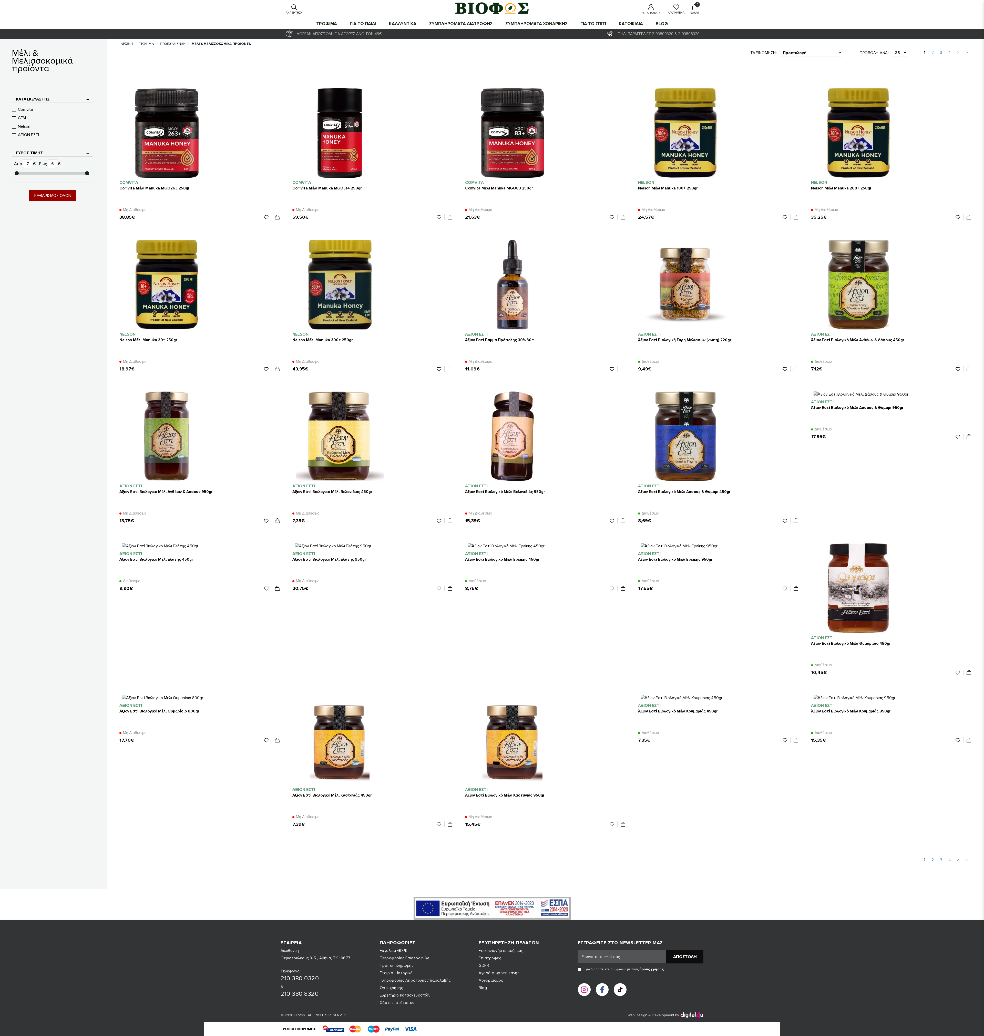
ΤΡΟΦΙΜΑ (326, 23)
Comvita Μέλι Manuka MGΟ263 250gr (154, 188)
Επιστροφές (490, 958)
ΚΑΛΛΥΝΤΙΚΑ (402, 23)
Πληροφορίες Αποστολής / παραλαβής (415, 980)
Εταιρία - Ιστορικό (396, 973)
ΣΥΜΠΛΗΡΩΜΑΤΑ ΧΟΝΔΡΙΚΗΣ (536, 23)
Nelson (24, 126)
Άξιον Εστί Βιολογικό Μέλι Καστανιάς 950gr (505, 795)
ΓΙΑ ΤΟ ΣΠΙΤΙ (593, 23)
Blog (662, 23)
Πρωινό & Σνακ (173, 44)
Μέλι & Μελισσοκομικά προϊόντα (221, 44)
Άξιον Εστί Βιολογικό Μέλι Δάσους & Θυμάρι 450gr (684, 491)
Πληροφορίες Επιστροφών (404, 958)
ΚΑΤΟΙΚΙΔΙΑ (631, 23)
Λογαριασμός (491, 980)
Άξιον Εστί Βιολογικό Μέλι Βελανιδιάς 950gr (505, 491)
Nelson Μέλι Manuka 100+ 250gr (668, 188)
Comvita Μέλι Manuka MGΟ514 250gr (327, 188)
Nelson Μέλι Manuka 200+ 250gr (841, 188)
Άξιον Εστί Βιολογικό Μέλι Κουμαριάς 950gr (851, 711)
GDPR (484, 965)
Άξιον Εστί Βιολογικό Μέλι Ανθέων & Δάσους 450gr (857, 340)
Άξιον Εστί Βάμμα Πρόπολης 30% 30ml (500, 340)
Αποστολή (685, 956)
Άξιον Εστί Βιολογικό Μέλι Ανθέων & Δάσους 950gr (166, 491)
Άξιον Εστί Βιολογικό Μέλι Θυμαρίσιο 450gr (851, 643)
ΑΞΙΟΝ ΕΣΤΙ (28, 134)
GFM (22, 117)
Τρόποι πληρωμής (397, 965)
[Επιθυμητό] (268, 217)
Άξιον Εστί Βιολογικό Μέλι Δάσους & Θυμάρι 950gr (857, 407)
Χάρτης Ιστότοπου (397, 1002)
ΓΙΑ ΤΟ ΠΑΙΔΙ (363, 23)
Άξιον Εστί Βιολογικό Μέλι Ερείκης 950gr (675, 559)
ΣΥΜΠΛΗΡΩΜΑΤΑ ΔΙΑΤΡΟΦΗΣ (461, 23)
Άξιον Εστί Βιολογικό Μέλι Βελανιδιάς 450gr (332, 491)
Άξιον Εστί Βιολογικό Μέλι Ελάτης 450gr (156, 559)
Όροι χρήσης (391, 987)
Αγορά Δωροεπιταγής (499, 973)
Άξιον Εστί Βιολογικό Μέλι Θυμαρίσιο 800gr (159, 711)
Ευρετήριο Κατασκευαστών (405, 995)
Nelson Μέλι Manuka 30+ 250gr (148, 340)
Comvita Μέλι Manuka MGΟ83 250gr (499, 188)
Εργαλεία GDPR (394, 950)
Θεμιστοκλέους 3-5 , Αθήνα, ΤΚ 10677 (316, 958)
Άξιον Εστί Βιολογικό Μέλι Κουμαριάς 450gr (678, 711)
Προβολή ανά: (874, 53)
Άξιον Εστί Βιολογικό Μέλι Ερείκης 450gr (502, 559)
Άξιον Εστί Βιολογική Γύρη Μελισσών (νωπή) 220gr (684, 340)
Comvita (25, 109)
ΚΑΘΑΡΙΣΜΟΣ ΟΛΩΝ (52, 195)
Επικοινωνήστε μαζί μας (501, 950)
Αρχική (127, 44)
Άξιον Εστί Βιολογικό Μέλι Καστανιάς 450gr (332, 795)
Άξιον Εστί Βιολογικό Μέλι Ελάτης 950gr (329, 559)
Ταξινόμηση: (763, 53)
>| (967, 52)
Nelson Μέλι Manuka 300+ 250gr (322, 340)
